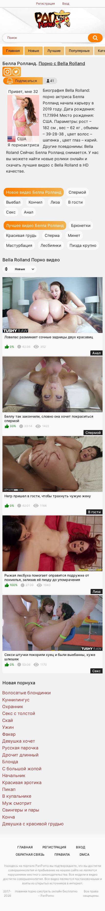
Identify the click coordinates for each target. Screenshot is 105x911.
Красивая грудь (21, 235)
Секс (11, 212)
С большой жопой (22, 768)
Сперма (52, 235)
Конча (8, 817)
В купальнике (16, 796)
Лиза (55, 202)
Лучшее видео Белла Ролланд (35, 225)
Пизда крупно (83, 245)
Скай (7, 720)
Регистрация (45, 3)
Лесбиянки (51, 245)
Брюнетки (81, 225)
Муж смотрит (17, 803)
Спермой (77, 192)
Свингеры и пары (20, 809)
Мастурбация (19, 245)
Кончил (35, 202)
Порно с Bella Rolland (62, 63)
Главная (13, 51)
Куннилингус (16, 699)
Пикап (8, 789)
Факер (9, 734)
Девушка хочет (18, 741)
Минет (74, 235)
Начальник (13, 775)
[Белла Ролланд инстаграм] (8, 73)
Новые (33, 51)
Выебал (13, 202)
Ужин (8, 727)
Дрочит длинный (20, 754)
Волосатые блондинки (26, 692)
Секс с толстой (18, 713)
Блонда (10, 761)
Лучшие (54, 51)
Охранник (12, 706)
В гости (75, 202)
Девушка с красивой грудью (33, 823)
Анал (28, 212)
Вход (65, 3)
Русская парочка (20, 747)
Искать (95, 37)
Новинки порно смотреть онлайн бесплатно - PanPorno (46, 893)
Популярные (79, 51)
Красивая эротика (22, 782)
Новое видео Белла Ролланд (33, 192)
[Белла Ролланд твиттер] (16, 73)
